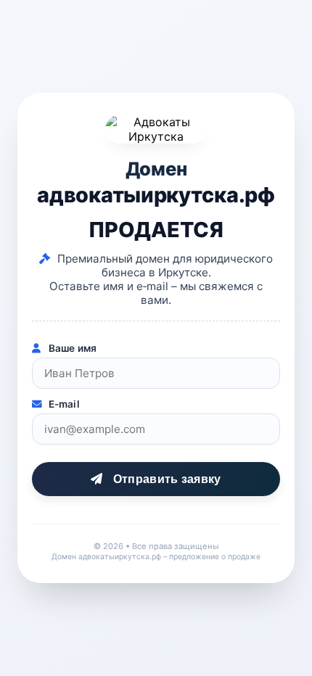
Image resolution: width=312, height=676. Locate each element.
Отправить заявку (165, 479)
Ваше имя (71, 348)
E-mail (62, 404)
